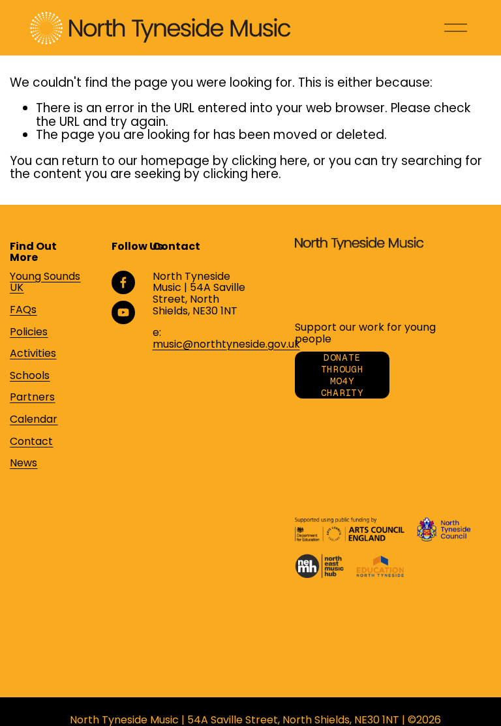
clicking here (269, 161)
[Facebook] (123, 282)
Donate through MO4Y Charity (342, 375)
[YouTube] (123, 312)
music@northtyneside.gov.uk (226, 344)
